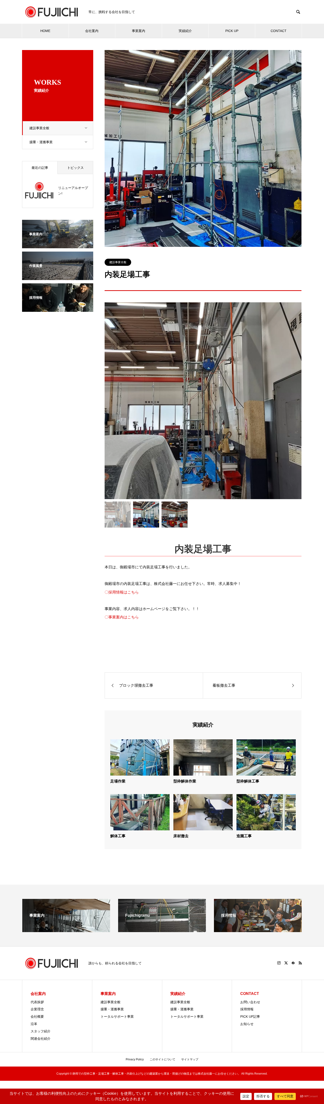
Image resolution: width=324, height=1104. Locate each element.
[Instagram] (279, 963)
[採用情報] (57, 309)
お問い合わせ (250, 1002)
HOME (45, 31)
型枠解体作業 (184, 781)
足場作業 (117, 781)
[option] (203, 400)
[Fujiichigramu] (162, 930)
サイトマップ (189, 1059)
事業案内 (138, 31)
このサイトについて (162, 1059)
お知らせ (247, 1024)
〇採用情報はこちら (122, 592)
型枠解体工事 (247, 781)
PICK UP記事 (250, 1016)
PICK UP (231, 31)
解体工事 (117, 836)
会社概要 (37, 1016)
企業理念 (37, 1009)
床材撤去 (181, 836)
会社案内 (91, 31)
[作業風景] (57, 277)
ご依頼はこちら (203, 638)
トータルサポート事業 (117, 1016)
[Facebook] (293, 963)
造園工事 (244, 836)
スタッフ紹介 (41, 1031)
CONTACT (279, 31)
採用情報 (247, 1009)
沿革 (34, 1024)
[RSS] (300, 963)
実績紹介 (185, 31)
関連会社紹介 (41, 1038)
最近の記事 (40, 168)
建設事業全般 (39, 128)
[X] (286, 963)
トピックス (75, 168)
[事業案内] (57, 245)
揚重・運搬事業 (41, 142)
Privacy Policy (135, 1059)
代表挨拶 (37, 1002)
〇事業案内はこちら (122, 617)
